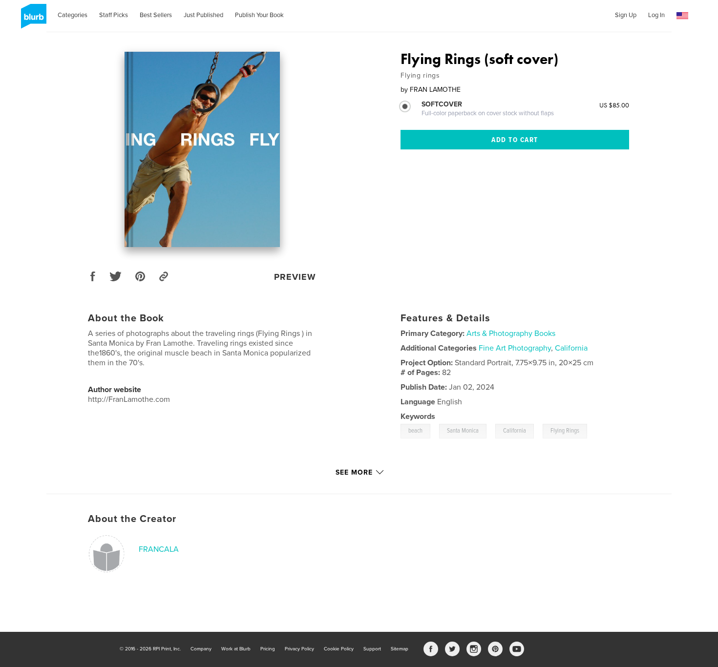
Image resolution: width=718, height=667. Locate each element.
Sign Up (625, 15)
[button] (682, 16)
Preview (295, 276)
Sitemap (399, 649)
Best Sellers (156, 15)
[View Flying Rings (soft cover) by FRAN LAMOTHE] (202, 149)
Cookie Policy (339, 649)
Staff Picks (113, 15)
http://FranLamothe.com (129, 399)
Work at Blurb (236, 649)
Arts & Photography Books (510, 333)
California (571, 348)
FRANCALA (159, 549)
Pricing (267, 649)
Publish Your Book (259, 15)
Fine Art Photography (515, 348)
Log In (656, 15)
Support (372, 649)
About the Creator (132, 519)
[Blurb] (32, 20)
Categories (72, 15)
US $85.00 (614, 105)
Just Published (203, 15)
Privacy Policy (299, 649)
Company (200, 649)
